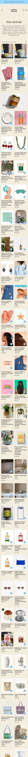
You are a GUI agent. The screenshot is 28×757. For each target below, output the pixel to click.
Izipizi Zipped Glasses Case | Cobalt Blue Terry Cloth (20, 574)
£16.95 (3, 502)
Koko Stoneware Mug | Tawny (6, 500)
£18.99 (17, 232)
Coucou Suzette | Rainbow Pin (6, 396)
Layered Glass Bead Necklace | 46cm (21, 153)
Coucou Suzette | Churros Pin (20, 372)
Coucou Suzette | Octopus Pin (6, 302)
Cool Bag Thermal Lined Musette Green (6, 742)
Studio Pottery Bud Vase (20, 476)
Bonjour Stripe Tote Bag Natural (7, 717)
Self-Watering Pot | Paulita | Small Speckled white (7, 625)
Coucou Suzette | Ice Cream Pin (20, 278)
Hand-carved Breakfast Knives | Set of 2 (6, 477)
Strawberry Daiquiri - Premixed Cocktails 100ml (21, 548)
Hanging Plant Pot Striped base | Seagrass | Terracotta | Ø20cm (7, 422)
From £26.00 (19, 132)
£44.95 (3, 698)
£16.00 (3, 157)
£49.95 (3, 675)
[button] (23, 10)
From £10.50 (5, 258)
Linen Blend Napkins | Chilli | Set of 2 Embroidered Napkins (6, 85)
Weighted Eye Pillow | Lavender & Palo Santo (7, 178)
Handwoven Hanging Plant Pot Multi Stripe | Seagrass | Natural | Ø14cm (20, 423)
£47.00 (3, 63)
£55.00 (3, 234)
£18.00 (3, 282)
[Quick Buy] (25, 123)
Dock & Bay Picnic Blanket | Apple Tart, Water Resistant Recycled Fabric (7, 229)
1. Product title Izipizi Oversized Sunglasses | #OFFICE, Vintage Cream (20, 600)
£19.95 (3, 746)
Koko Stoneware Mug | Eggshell (20, 500)
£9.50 (16, 306)
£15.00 (3, 133)
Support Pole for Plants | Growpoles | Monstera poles (7, 255)
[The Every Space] (14, 10)
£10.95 (17, 456)
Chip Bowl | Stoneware (4, 60)
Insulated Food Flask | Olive (19, 671)
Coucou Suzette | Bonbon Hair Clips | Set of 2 (7, 373)
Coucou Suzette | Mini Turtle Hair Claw (20, 303)
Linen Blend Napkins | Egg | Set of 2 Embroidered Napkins (20, 85)
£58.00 (3, 453)
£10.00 (17, 427)
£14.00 (3, 426)
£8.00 (3, 526)
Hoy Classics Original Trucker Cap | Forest (20, 742)
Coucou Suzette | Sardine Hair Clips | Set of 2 (21, 397)
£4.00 (16, 181)
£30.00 (17, 256)
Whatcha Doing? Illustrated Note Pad (20, 523)
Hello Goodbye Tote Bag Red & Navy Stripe (19, 718)
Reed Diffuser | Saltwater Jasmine (20, 254)
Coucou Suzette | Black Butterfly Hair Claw (20, 349)
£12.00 (17, 207)
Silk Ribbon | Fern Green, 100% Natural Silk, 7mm (20, 178)
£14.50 (3, 376)
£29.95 (3, 629)
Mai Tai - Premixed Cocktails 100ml (7, 572)
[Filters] (26, 42)
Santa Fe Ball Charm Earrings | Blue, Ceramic (6, 279)
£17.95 (3, 720)
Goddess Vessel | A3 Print (7, 648)
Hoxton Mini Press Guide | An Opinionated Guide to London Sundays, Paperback (21, 450)
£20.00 (3, 90)
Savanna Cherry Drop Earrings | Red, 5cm (6, 154)
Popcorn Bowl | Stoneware (19, 60)
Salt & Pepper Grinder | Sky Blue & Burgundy (20, 128)
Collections (7, 41)
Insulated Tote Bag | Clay (7, 695)
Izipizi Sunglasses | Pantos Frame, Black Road (7, 598)
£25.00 (17, 746)
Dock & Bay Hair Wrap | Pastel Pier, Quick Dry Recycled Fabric (6, 203)
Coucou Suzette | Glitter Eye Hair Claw (6, 349)
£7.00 (16, 526)
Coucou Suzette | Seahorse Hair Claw (7, 326)
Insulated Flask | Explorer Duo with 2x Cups (7, 672)
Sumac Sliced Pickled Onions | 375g (6, 523)
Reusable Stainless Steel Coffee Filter (20, 624)
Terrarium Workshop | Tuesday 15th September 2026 (6, 449)
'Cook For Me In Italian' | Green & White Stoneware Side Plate (6, 129)
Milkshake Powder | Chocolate (21, 648)
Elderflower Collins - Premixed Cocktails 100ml (7, 547)
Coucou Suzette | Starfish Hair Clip (20, 326)
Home (2, 41)
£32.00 (3, 181)
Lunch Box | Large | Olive (20, 695)
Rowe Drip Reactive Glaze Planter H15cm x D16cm (20, 229)
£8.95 (16, 651)
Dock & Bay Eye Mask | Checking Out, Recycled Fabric (20, 203)
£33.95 (17, 674)
